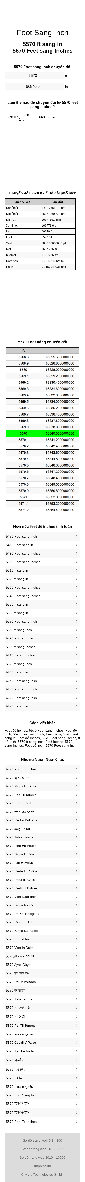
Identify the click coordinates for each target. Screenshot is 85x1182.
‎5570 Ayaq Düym (18, 965)
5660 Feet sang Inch (21, 698)
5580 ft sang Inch (19, 630)
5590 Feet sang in (19, 638)
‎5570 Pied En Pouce (21, 846)
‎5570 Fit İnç (15, 1078)
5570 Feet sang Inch (21, 621)
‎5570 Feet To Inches (21, 769)
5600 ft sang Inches (20, 647)
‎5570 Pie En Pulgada (21, 820)
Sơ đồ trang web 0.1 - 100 (42, 1140)
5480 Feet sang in (19, 545)
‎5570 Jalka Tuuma (20, 837)
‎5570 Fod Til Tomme (21, 795)
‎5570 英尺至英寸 (18, 1113)
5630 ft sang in (17, 672)
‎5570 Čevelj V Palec (21, 1042)
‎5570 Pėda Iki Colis (20, 880)
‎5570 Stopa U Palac (21, 854)
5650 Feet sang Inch (21, 689)
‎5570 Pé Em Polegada (22, 914)
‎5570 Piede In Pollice (21, 871)
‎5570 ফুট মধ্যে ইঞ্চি (17, 973)
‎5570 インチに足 (18, 1008)
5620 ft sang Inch (19, 664)
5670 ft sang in (17, 706)
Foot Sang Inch (42, 32)
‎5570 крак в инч (18, 778)
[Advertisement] (42, 12)
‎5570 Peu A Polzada (21, 982)
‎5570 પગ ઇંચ (15, 1069)
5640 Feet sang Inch (21, 681)
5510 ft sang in (17, 570)
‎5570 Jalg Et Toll (18, 829)
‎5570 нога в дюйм (20, 1034)
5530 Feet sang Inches (23, 587)
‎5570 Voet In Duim (20, 948)
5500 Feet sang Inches (23, 562)
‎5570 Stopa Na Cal (20, 905)
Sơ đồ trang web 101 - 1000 (42, 1149)
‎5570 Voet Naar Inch (21, 897)
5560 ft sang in (17, 613)
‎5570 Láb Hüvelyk (19, 863)
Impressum (42, 1166)
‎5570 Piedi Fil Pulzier (21, 888)
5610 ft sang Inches (20, 655)
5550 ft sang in (17, 604)
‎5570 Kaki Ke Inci (19, 999)
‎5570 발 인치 (15, 1016)
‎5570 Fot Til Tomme (21, 1025)
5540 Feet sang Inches (23, 596)
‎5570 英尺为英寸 (18, 1104)
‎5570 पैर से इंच (15, 990)
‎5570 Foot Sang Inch (21, 1095)
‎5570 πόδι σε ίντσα (20, 812)
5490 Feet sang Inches (23, 553)
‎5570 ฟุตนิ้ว (14, 1060)
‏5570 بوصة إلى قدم (20, 956)
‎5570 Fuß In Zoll (18, 803)
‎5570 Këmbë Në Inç (21, 1051)
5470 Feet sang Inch (21, 536)
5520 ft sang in (17, 579)
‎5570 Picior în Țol (19, 922)
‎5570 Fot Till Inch (19, 939)
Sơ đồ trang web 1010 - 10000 (42, 1157)
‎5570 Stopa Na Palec (22, 786)
